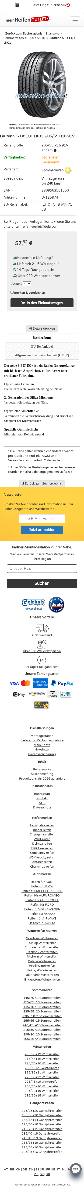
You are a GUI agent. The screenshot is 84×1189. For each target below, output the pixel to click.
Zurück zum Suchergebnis (23, 33)
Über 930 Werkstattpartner (42, 651)
